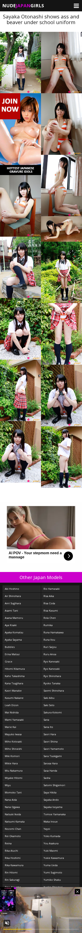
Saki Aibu (49, 698)
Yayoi (47, 828)
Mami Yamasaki (14, 719)
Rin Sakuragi (12, 879)
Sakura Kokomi (53, 712)
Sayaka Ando (51, 799)
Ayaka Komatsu (14, 632)
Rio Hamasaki (52, 588)
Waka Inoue (51, 821)
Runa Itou (49, 639)
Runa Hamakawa (54, 632)
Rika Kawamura (14, 865)
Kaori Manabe (13, 690)
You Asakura (51, 843)
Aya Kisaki (11, 625)
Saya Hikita (50, 792)
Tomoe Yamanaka (55, 814)
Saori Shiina (51, 741)
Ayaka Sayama (13, 639)
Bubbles (10, 647)
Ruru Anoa (50, 654)
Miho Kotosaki (13, 741)
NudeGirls (23, 6)
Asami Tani (11, 610)
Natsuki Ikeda (13, 814)
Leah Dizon (11, 705)
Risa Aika (49, 596)
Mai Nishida (12, 712)
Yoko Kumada (52, 836)
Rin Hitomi (11, 872)
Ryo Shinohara (52, 676)
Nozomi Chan (13, 828)
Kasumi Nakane (14, 698)
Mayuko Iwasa (13, 734)
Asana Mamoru (14, 617)
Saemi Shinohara (54, 690)
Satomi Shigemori (54, 785)
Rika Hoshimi (12, 858)
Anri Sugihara (13, 603)
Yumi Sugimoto (53, 872)
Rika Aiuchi (11, 850)
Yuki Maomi (51, 850)
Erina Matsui (12, 654)
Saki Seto (49, 705)
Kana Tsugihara (14, 683)
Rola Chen (50, 617)
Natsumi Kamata (15, 821)
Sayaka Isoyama (53, 807)
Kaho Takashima (15, 676)
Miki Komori (12, 756)
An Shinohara (13, 596)
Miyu (8, 785)
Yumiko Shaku (52, 879)
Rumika (48, 625)
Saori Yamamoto (54, 748)
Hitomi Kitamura (15, 668)
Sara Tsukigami (53, 756)
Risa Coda (49, 603)
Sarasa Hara (51, 763)
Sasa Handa (50, 770)
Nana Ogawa (12, 807)
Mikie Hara (11, 763)
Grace (8, 661)
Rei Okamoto (13, 836)
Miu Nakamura (14, 770)
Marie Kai (10, 727)
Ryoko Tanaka (52, 683)
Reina (8, 843)
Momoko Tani (13, 792)
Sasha (47, 778)
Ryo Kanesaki (51, 661)
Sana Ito (48, 727)
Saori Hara (50, 734)
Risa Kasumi (51, 610)
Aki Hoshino (12, 588)
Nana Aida (11, 799)
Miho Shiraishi (13, 748)
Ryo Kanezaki (52, 668)
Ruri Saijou (50, 647)
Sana (46, 719)
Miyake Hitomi (13, 778)
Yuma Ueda (51, 865)
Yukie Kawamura (54, 858)
